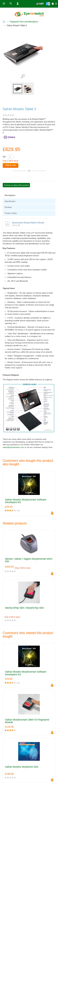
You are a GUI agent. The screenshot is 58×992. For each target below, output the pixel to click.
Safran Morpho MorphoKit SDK (21, 767)
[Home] (29, 14)
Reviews (8, 207)
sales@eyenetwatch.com (13, 447)
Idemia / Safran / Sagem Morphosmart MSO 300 (28, 560)
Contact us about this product (16, 185)
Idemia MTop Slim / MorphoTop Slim (24, 608)
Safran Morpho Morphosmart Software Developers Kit (25, 501)
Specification (10, 201)
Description (10, 195)
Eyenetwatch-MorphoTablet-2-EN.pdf (28, 223)
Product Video (11, 213)
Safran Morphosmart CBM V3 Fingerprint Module (27, 721)
